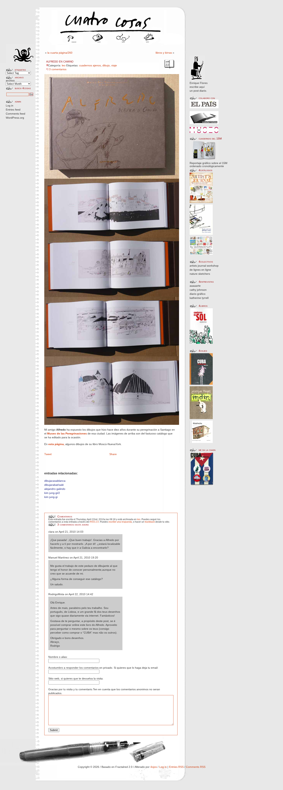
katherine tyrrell (199, 297)
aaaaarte (195, 285)
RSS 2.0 (94, 521)
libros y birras (164, 52)
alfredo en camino (59, 61)
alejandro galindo (54, 488)
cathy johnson (198, 289)
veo (123, 42)
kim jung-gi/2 (52, 492)
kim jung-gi (51, 497)
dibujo (106, 65)
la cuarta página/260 (59, 52)
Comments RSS (195, 766)
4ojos (153, 766)
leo (98, 42)
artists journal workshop (204, 265)
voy (147, 42)
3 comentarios (57, 69)
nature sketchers (200, 273)
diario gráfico (197, 293)
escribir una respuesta (120, 521)
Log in (9, 105)
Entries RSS (176, 766)
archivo (10, 80)
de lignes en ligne (200, 269)
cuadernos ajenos (90, 65)
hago (74, 42)
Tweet (48, 454)
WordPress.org (15, 117)
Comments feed (15, 113)
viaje (114, 65)
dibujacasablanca (54, 480)
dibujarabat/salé (54, 484)
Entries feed (13, 109)
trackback (150, 521)
